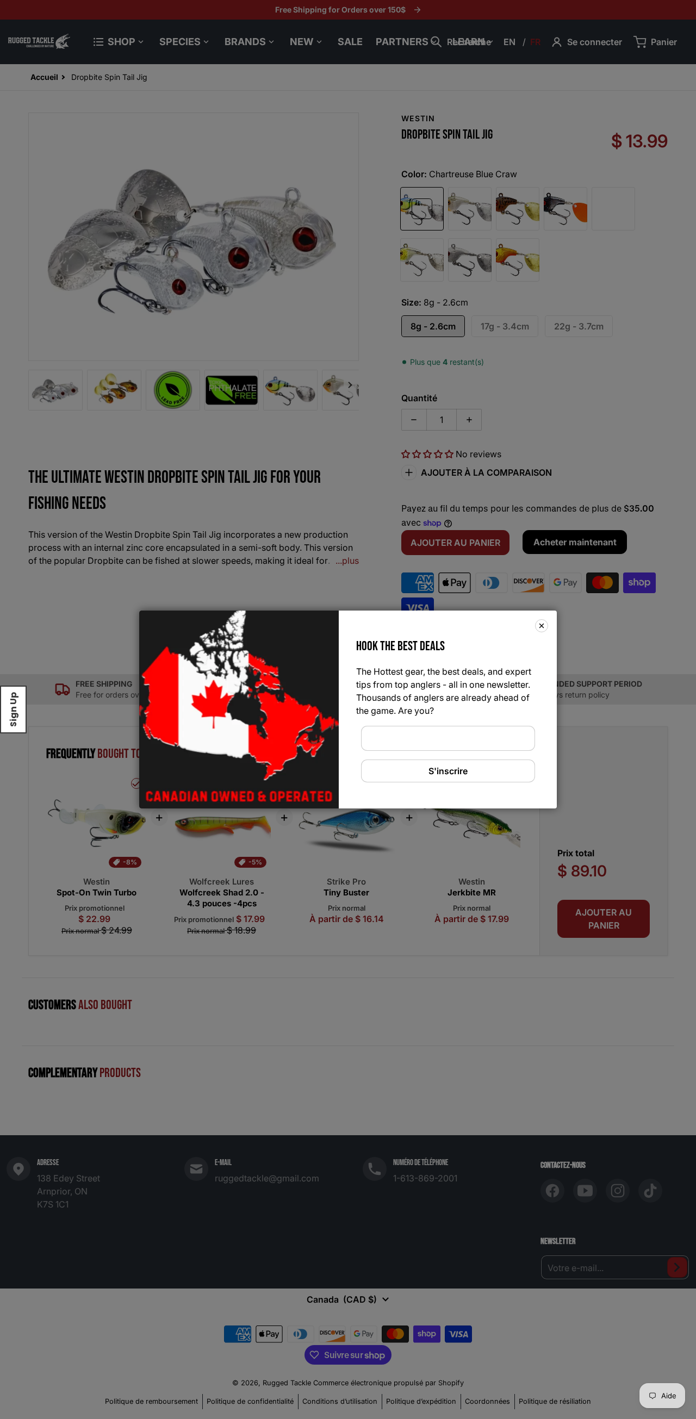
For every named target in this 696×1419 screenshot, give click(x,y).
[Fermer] (541, 625)
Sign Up (13, 709)
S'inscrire (448, 770)
